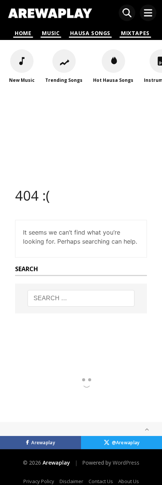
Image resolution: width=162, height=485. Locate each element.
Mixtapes (135, 33)
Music (51, 33)
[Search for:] (81, 298)
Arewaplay (43, 442)
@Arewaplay (126, 442)
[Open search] (127, 13)
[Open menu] (148, 13)
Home (23, 33)
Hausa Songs (90, 33)
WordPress (126, 462)
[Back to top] (146, 429)
